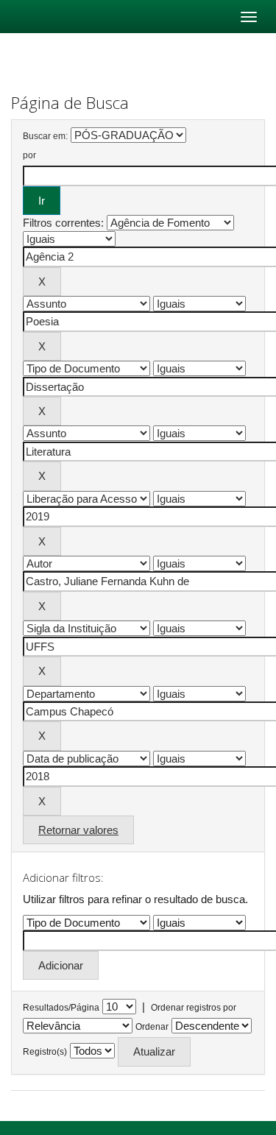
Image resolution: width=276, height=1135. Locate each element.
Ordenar (152, 1027)
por (29, 155)
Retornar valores (78, 830)
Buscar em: (45, 136)
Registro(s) (45, 1052)
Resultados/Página (61, 1008)
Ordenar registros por (193, 1008)
